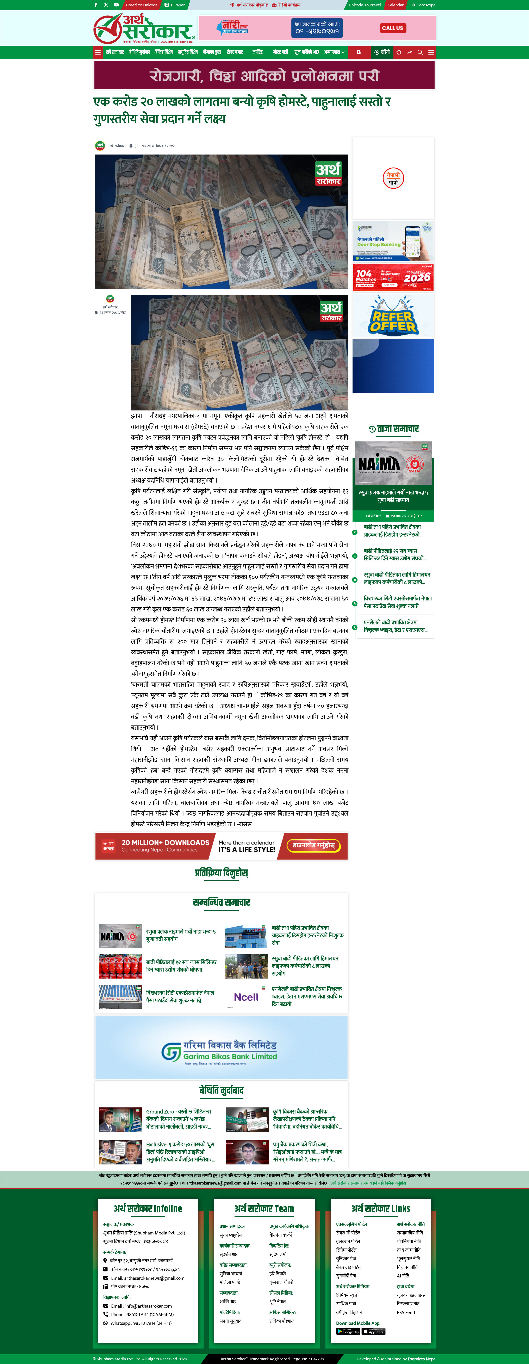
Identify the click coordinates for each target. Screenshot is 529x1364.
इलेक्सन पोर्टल (348, 1242)
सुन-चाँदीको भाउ (307, 52)
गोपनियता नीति (409, 1242)
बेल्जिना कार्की (280, 1235)
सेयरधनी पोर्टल (348, 1233)
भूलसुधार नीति (408, 1259)
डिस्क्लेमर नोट (408, 1304)
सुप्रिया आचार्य (231, 1274)
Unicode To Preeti (365, 5)
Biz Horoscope (423, 5)
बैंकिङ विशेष (164, 52)
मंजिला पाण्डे (230, 1282)
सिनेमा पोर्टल (346, 1250)
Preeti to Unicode (142, 5)
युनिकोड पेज (346, 1259)
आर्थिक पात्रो (346, 1304)
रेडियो (385, 52)
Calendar (396, 5)
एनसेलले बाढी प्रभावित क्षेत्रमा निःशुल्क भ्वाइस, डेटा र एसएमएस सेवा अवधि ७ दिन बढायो (307, 997)
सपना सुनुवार (230, 1321)
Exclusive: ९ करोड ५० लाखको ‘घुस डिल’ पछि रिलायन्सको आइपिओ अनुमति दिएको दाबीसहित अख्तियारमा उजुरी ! (181, 1152)
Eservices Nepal (422, 1359)
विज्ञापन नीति (407, 1267)
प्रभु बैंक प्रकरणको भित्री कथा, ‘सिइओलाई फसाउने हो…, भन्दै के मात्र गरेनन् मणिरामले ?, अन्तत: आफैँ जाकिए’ (307, 1152)
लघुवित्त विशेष (188, 52)
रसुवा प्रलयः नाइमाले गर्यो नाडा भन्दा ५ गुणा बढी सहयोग (181, 935)
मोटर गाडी (280, 52)
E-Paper (178, 5)
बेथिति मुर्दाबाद (139, 52)
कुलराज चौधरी (281, 1282)
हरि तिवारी (277, 1274)
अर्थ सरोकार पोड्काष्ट (252, 5)
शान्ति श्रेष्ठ (228, 1302)
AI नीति (403, 1276)
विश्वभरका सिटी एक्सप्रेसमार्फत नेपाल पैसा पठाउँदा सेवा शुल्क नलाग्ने (180, 997)
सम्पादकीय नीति (410, 1233)
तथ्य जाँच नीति (409, 1250)
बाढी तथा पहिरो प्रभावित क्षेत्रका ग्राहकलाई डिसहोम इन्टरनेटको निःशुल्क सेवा (308, 936)
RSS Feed (406, 1312)
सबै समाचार (115, 52)
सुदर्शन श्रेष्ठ (229, 1254)
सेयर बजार (235, 52)
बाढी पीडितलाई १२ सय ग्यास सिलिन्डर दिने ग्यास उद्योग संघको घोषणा (181, 966)
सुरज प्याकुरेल (231, 1235)
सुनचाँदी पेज (346, 1276)
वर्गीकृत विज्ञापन (349, 1312)
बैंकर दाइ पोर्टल (348, 1267)
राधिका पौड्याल (281, 1321)
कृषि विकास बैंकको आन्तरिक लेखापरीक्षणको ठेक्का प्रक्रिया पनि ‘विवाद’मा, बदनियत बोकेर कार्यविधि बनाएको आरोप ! (306, 1119)
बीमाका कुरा (212, 52)
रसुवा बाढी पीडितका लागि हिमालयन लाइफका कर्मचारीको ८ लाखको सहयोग (305, 966)
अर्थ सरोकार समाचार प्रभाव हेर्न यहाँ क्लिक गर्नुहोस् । (370, 1183)
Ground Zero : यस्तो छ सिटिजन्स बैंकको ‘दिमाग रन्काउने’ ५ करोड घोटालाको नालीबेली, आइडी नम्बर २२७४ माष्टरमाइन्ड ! (178, 1119)
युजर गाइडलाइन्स (411, 1295)
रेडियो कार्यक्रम (290, 5)
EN (359, 52)
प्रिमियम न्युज (346, 1295)
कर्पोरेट (258, 52)
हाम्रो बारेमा (405, 1287)
